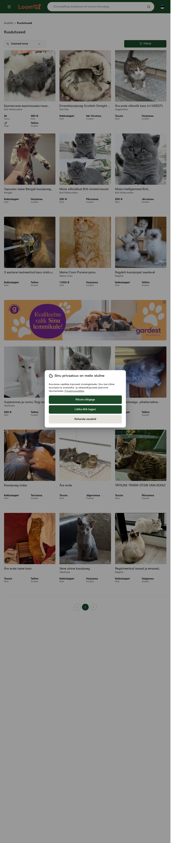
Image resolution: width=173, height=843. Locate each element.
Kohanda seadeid (85, 419)
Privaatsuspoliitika (74, 391)
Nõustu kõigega (85, 399)
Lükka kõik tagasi (85, 409)
